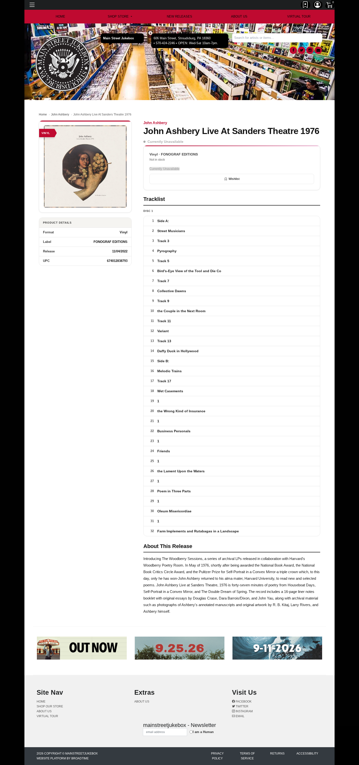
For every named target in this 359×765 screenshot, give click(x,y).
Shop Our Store (50, 706)
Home (43, 114)
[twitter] (301, 50)
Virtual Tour (298, 16)
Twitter (241, 706)
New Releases (179, 16)
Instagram (244, 711)
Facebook (243, 701)
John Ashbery (60, 114)
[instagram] (310, 50)
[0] (330, 5)
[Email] (318, 50)
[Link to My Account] (317, 6)
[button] (120, 16)
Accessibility (307, 753)
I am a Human (203, 732)
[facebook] (293, 50)
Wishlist (234, 179)
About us (239, 16)
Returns (277, 753)
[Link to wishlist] (305, 6)
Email (239, 716)
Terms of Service (247, 756)
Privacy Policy (217, 756)
